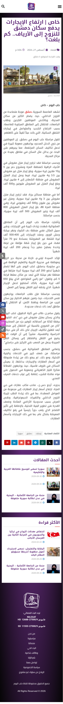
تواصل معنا (31, 662)
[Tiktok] (3, 329)
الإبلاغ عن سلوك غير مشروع (31, 672)
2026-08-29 (36, 559)
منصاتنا (31, 643)
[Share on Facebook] (56, 442)
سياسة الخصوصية (31, 667)
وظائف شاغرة (31, 653)
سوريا (20, 433)
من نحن (31, 634)
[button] (60, 6)
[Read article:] (53, 486)
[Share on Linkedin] (14, 442)
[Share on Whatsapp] (42, 442)
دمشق (28, 111)
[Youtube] (3, 317)
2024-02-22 (36, 542)
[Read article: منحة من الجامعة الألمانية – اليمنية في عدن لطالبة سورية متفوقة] (53, 498)
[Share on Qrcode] (7, 442)
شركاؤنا (31, 658)
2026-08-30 (36, 476)
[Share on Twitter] (50, 442)
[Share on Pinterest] (28, 442)
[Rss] (3, 335)
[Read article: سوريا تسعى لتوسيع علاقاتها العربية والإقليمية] (53, 472)
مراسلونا (32, 638)
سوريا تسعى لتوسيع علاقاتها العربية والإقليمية (24, 470)
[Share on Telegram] (35, 442)
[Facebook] (3, 305)
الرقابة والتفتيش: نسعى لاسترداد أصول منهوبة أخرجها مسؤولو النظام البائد (25, 552)
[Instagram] (3, 323)
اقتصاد (53, 50)
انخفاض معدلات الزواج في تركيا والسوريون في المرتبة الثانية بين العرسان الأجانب (26, 534)
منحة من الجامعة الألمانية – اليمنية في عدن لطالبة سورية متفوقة (25, 497)
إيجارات (38, 433)
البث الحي (31, 648)
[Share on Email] (21, 442)
